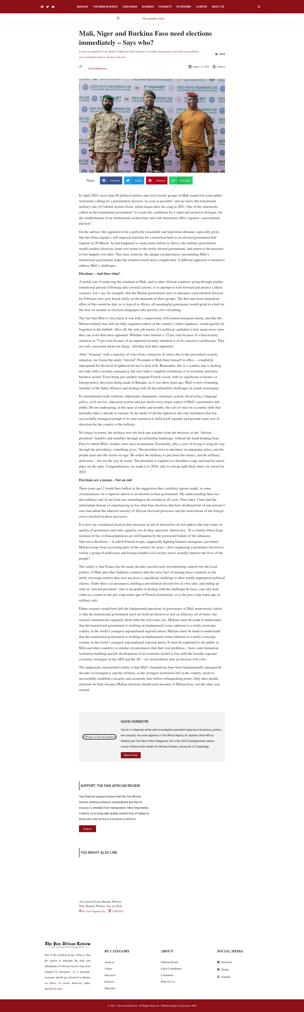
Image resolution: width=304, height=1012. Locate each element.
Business (148, 6)
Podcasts (165, 6)
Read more (56, 988)
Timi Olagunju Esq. (96, 911)
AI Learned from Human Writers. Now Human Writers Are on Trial (100, 903)
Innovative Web (188, 1005)
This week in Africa (105, 6)
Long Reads (129, 6)
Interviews (183, 6)
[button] (259, 6)
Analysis (82, 6)
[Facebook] (42, 6)
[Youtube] (53, 6)
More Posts (131, 755)
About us (218, 6)
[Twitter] (47, 6)
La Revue (201, 6)
